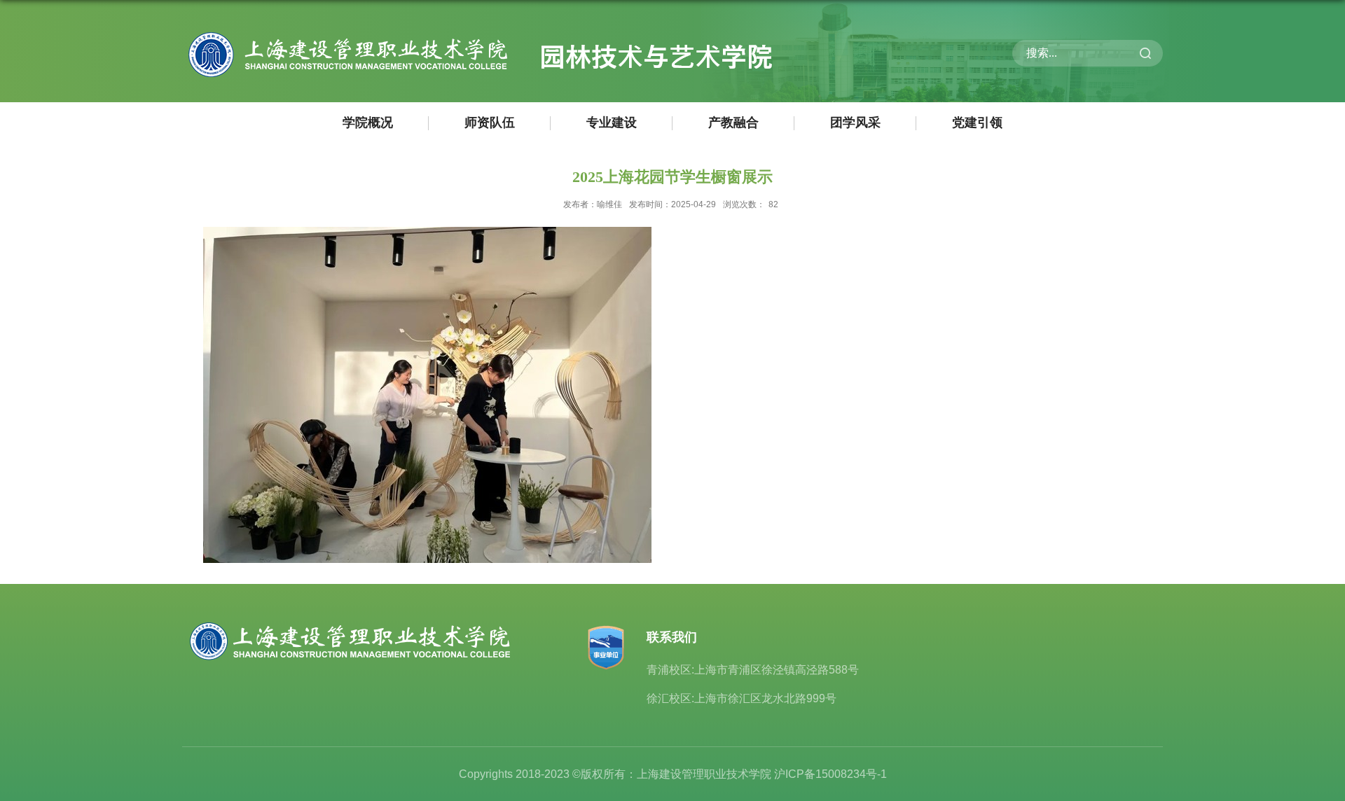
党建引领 (977, 123)
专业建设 (611, 123)
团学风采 (855, 123)
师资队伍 (489, 123)
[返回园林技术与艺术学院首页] (477, 34)
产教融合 (733, 123)
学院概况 (368, 123)
